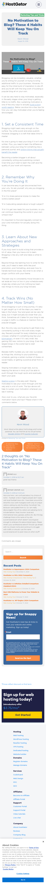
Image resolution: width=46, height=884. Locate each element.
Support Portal (19, 810)
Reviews (16, 831)
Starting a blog (8, 381)
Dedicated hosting (20, 750)
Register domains (20, 761)
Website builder (19, 754)
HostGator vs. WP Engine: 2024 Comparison (21, 600)
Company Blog (19, 835)
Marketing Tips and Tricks (32, 15)
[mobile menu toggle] (39, 4)
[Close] (43, 841)
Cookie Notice (8, 869)
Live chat (17, 818)
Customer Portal (20, 806)
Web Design (18, 778)
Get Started (22, 715)
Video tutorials (19, 814)
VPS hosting (18, 747)
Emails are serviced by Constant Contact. (22, 650)
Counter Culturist (31, 434)
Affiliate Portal (19, 799)
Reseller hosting (20, 743)
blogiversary (7, 339)
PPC (15, 782)
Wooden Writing (14, 434)
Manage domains (20, 765)
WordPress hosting (21, 739)
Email (8, 632)
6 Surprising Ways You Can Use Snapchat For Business (12, 447)
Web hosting (18, 735)
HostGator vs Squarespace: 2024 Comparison (21, 569)
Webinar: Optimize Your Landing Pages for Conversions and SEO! (33, 447)
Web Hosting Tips (9, 572)
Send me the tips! (23, 658)
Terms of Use (34, 847)
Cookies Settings (23, 873)
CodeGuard (18, 775)
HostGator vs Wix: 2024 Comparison (17, 575)
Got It (23, 880)
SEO (15, 786)
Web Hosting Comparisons (12, 577)
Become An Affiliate (21, 795)
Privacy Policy (10, 865)
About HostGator (20, 827)
